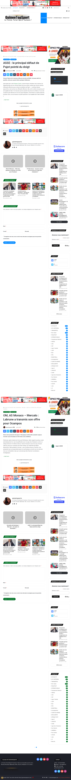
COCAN (53, 383)
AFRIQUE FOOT (16, 11)
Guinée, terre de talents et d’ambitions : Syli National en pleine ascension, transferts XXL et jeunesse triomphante (38, 194)
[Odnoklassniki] (27, 74)
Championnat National (56, 339)
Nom (4, 226)
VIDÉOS (53, 341)
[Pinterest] (18, 74)
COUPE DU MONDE (55, 361)
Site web (27, 231)
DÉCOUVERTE (54, 363)
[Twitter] (8, 74)
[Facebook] (4, 74)
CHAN (52, 372)
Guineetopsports (57, 81)
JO (52, 388)
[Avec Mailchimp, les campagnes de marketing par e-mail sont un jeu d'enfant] (67, 246)
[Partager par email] (40, 130)
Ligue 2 (53, 368)
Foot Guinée (54, 381)
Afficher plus (59, 313)
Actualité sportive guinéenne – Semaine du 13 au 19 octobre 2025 (23, 192)
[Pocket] (31, 74)
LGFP (52, 350)
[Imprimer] (4, 133)
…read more (6, 99)
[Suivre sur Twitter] (13, 70)
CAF (52, 346)
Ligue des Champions (56, 374)
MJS (52, 352)
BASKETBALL (54, 357)
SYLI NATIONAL (55, 328)
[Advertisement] (35, 34)
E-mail (5, 231)
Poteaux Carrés (17, 83)
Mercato (53, 390)
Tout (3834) (59, 221)
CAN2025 (53, 370)
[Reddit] (21, 74)
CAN (52, 343)
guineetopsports (9, 70)
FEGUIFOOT (21, 7)
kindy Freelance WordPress (64, 777)
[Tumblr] (14, 74)
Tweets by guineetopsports (57, 73)
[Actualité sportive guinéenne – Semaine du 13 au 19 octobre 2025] (24, 186)
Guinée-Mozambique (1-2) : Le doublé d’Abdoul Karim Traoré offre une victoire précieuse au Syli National (63, 204)
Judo (52, 385)
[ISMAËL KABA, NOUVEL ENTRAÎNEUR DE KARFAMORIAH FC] (54, 214)
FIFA (52, 354)
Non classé (13, 59)
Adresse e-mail (55, 239)
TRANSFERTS (54, 330)
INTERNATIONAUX (31, 7)
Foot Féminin (54, 377)
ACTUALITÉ (15, 7)
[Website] (13, 147)
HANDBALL (53, 379)
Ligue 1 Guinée (54, 348)
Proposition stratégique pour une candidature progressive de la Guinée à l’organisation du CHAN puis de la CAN (9, 194)
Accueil (5, 56)
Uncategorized (54, 359)
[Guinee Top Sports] (18, 18)
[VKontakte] (24, 74)
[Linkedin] (11, 74)
